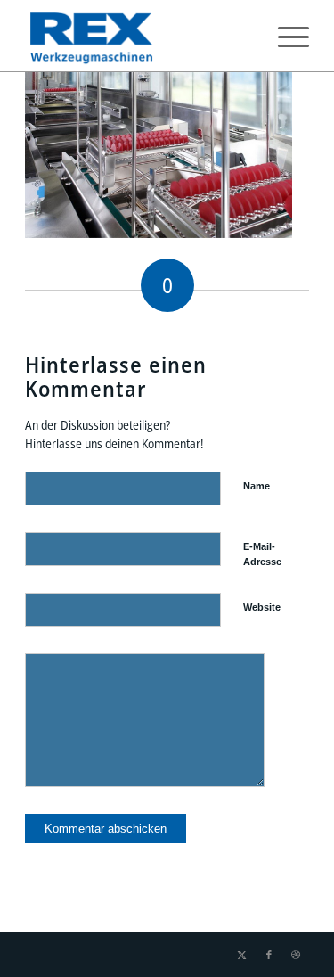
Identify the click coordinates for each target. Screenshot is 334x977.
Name (256, 485)
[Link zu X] (242, 954)
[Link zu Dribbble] (295, 954)
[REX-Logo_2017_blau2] (138, 35)
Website (262, 607)
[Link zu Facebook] (269, 954)
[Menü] (284, 35)
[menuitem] (284, 35)
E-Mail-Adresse (262, 554)
